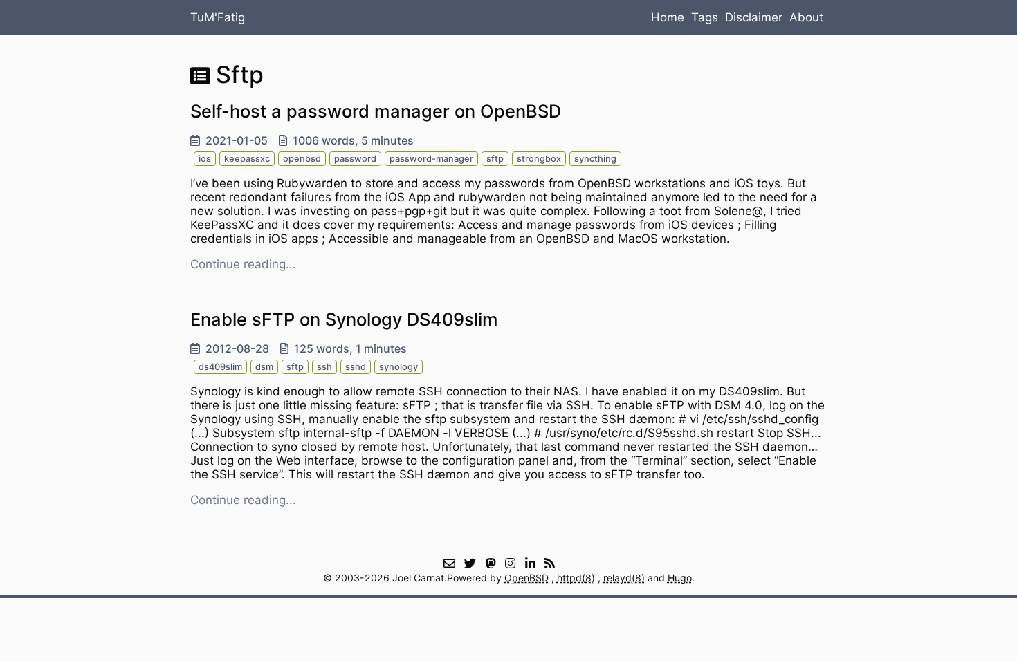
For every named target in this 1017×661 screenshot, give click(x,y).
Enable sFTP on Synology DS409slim (344, 319)
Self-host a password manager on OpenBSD (375, 111)
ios (205, 158)
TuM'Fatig (217, 17)
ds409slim (220, 367)
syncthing (595, 158)
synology (398, 367)
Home (667, 17)
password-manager (431, 158)
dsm (264, 367)
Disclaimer (753, 17)
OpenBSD (526, 578)
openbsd (302, 158)
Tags (704, 17)
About (806, 17)
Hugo (680, 578)
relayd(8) (624, 578)
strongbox (539, 158)
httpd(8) (576, 578)
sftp (495, 158)
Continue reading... (243, 264)
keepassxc (247, 158)
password (355, 158)
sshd (355, 367)
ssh (324, 367)
